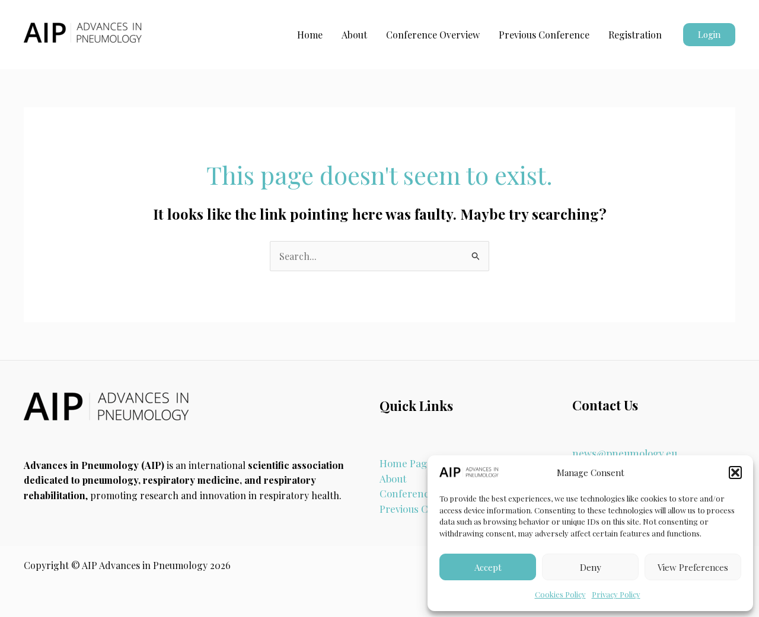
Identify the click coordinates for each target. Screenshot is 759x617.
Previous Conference (544, 34)
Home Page (406, 463)
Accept (488, 567)
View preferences (693, 567)
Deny (590, 567)
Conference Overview (433, 34)
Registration (635, 34)
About (354, 34)
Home (310, 34)
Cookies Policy (560, 594)
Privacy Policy (616, 594)
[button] (735, 472)
